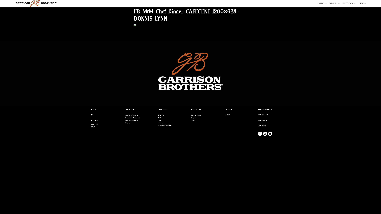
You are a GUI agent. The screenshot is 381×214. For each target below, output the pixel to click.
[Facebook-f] (260, 134)
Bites (93, 127)
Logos (193, 118)
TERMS (228, 115)
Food (160, 120)
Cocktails (94, 124)
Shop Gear (263, 115)
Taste (160, 118)
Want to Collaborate (132, 118)
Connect (262, 126)
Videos (193, 120)
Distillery (163, 109)
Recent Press (196, 115)
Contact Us (130, 109)
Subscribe (263, 120)
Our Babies (320, 3)
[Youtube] (270, 134)
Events (160, 123)
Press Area (196, 109)
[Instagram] (265, 134)
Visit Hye (161, 115)
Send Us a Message (131, 115)
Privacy (228, 109)
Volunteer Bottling (165, 125)
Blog (93, 109)
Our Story (333, 3)
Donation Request (131, 120)
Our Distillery (348, 3)
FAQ (93, 115)
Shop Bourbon (265, 109)
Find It (361, 3)
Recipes (95, 120)
